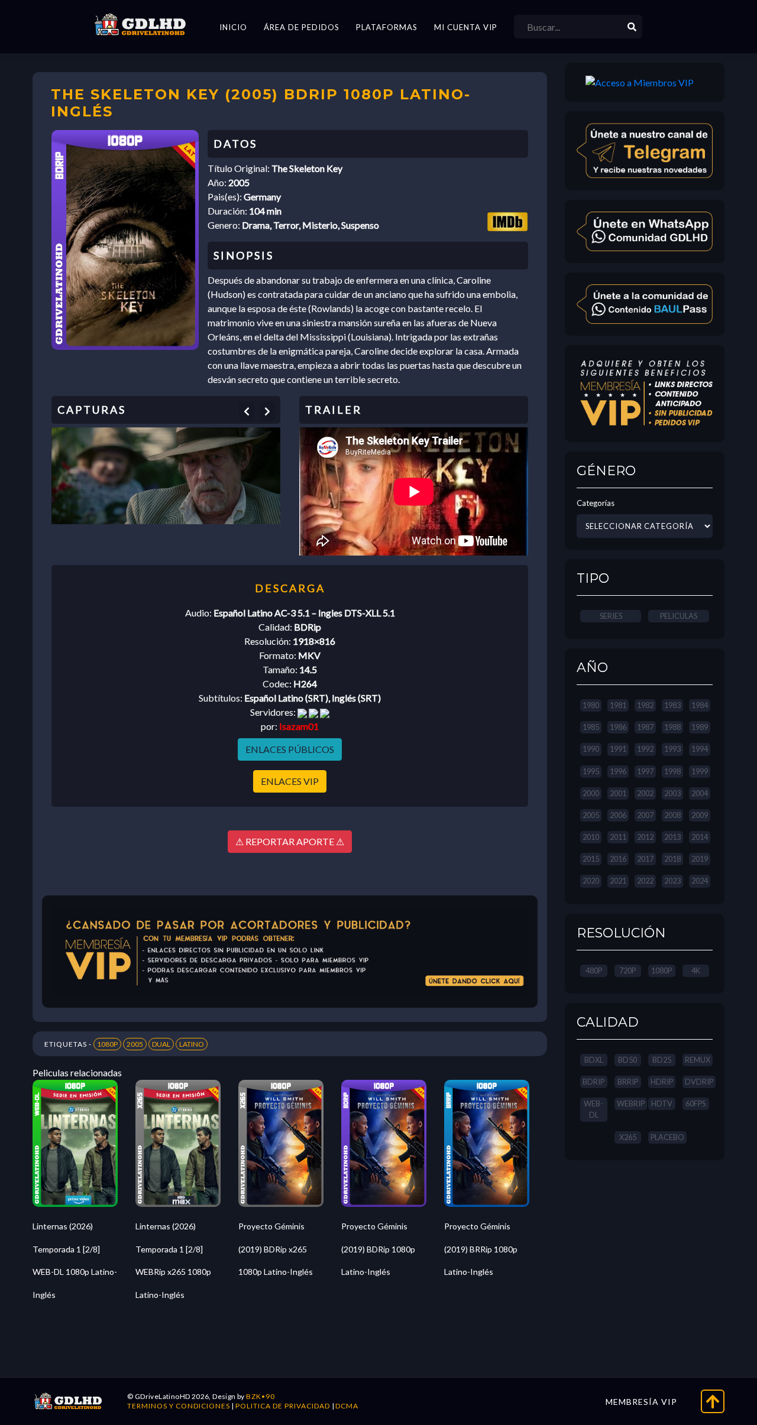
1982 (645, 705)
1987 (645, 727)
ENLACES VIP (290, 781)
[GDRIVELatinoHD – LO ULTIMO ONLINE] (140, 25)
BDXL (593, 1059)
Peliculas (678, 616)
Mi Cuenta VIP (465, 27)
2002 (645, 793)
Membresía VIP (641, 1402)
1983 (672, 705)
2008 (672, 815)
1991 (618, 749)
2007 (645, 815)
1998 (672, 771)
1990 (591, 749)
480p (593, 970)
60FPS (695, 1103)
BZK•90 (260, 1396)
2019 (699, 859)
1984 (699, 705)
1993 (672, 749)
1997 (645, 771)
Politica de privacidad (282, 1405)
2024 (699, 880)
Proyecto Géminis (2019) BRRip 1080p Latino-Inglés (480, 1249)
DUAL (161, 1044)
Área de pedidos (301, 27)
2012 (645, 837)
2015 (591, 859)
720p (627, 970)
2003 (672, 793)
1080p (661, 970)
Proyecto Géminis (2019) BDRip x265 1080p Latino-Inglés (275, 1249)
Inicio (233, 27)
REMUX (697, 1059)
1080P (107, 1044)
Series (611, 616)
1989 (699, 727)
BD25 (661, 1059)
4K (695, 970)
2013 (672, 837)
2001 (618, 793)
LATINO (191, 1044)
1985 (591, 727)
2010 (591, 837)
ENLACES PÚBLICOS (289, 749)
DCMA (346, 1405)
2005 (135, 1044)
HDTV (661, 1103)
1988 (672, 727)
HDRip (662, 1081)
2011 (618, 837)
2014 (699, 837)
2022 (645, 880)
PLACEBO (667, 1137)
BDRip (593, 1081)
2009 (699, 815)
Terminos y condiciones (178, 1405)
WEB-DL (593, 1109)
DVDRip (699, 1081)
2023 (672, 880)
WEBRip (631, 1103)
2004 (699, 793)
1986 (618, 727)
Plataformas (387, 27)
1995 (591, 771)
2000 (591, 793)
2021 (618, 880)
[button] (246, 411)
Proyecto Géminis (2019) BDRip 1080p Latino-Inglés (378, 1249)
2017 (645, 859)
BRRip (627, 1081)
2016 (618, 859)
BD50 (627, 1059)
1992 (645, 749)
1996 (618, 771)
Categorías (595, 503)
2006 (618, 815)
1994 (699, 749)
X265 (627, 1137)
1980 (591, 705)
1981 (618, 705)
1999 (699, 771)
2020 (591, 880)
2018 (672, 859)
